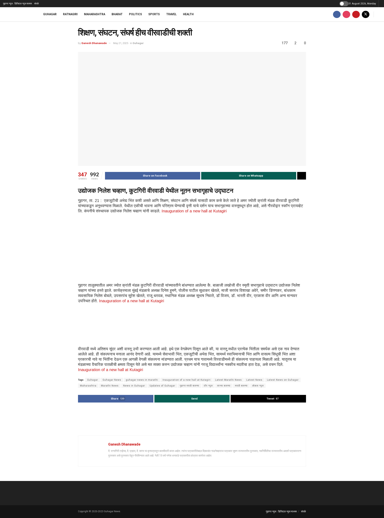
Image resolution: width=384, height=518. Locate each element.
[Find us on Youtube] (356, 14)
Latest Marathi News (228, 379)
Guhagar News (112, 379)
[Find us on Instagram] (346, 14)
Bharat (117, 14)
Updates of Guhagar (162, 385)
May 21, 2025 (120, 43)
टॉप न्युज (208, 385)
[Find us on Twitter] (365, 14)
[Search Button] (379, 14)
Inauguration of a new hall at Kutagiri (194, 211)
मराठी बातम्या (241, 385)
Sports (154, 14)
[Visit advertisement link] (192, 420)
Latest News (254, 379)
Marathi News (110, 385)
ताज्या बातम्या (223, 385)
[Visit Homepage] (18, 14)
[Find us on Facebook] (337, 14)
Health (188, 14)
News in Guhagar (134, 385)
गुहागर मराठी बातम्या (189, 385)
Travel (171, 14)
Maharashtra (94, 14)
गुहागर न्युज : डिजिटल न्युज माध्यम (17, 3)
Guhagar (50, 14)
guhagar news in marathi (142, 379)
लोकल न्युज (258, 385)
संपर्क (36, 3)
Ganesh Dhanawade (94, 43)
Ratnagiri (70, 14)
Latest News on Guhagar (283, 379)
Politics (135, 14)
